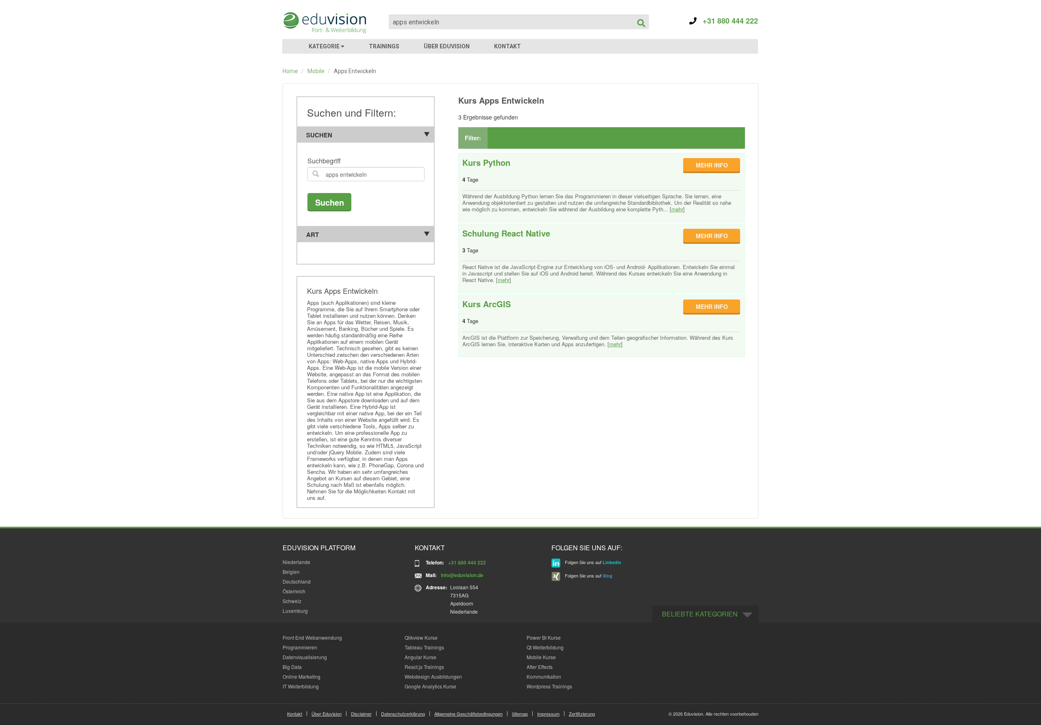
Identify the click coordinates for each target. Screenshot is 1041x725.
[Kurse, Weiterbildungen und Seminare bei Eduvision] (324, 22)
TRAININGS (384, 46)
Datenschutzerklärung (403, 713)
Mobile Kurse (541, 656)
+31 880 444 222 (727, 20)
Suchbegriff (324, 161)
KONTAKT (507, 46)
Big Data (292, 666)
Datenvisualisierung (305, 656)
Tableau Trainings (424, 647)
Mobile (315, 71)
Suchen (319, 134)
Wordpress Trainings (549, 686)
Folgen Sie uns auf (592, 562)
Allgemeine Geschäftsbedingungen (468, 713)
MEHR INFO (712, 165)
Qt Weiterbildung (545, 647)
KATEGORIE (325, 46)
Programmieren (300, 647)
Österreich (294, 591)
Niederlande (296, 561)
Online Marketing (301, 676)
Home (290, 71)
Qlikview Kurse (421, 637)
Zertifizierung (582, 713)
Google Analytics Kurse (430, 686)
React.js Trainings (424, 666)
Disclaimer (361, 713)
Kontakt (294, 713)
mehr (677, 209)
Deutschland (297, 581)
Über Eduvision (326, 713)
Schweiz (292, 600)
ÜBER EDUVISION (447, 46)
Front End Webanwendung (312, 637)
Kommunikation (544, 676)
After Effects (540, 666)
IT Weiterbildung (301, 686)
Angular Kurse (420, 656)
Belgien (291, 571)
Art (312, 234)
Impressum (548, 713)
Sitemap (520, 713)
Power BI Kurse (544, 637)
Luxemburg (295, 610)
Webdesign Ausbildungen (433, 676)
